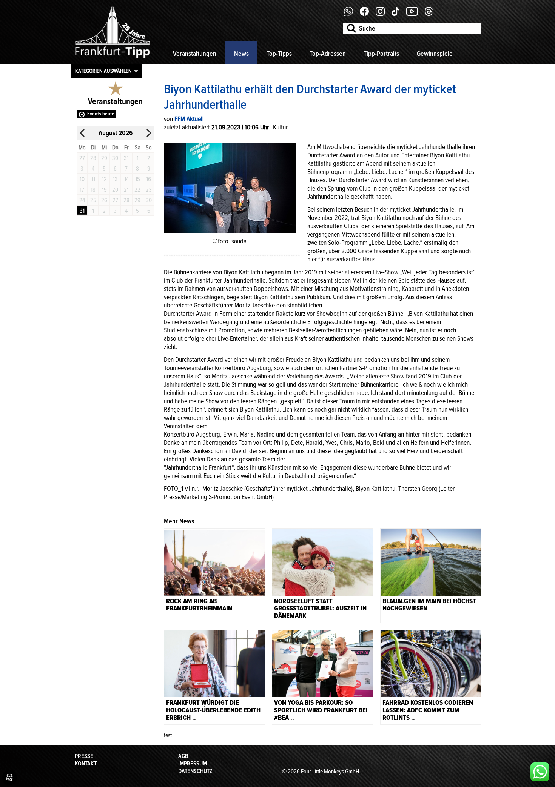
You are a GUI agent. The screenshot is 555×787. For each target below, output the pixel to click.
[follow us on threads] (431, 14)
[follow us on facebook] (351, 14)
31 (82, 211)
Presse (84, 756)
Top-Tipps (279, 53)
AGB (183, 756)
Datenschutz (195, 771)
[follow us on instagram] (383, 14)
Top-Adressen (328, 53)
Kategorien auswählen (103, 71)
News (241, 53)
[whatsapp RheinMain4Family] (539, 771)
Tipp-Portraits (381, 53)
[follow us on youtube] (415, 14)
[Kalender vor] (148, 133)
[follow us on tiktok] (398, 14)
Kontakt (86, 763)
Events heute (100, 114)
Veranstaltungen (194, 53)
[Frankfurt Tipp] (112, 58)
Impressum (192, 763)
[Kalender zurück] (82, 133)
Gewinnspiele (435, 53)
